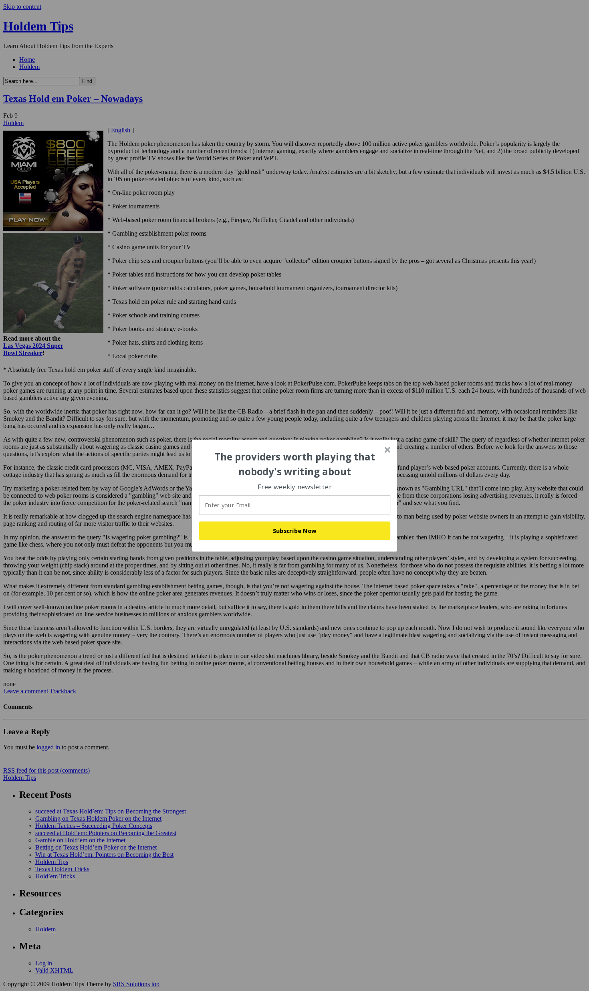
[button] (295, 464)
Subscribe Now (295, 531)
